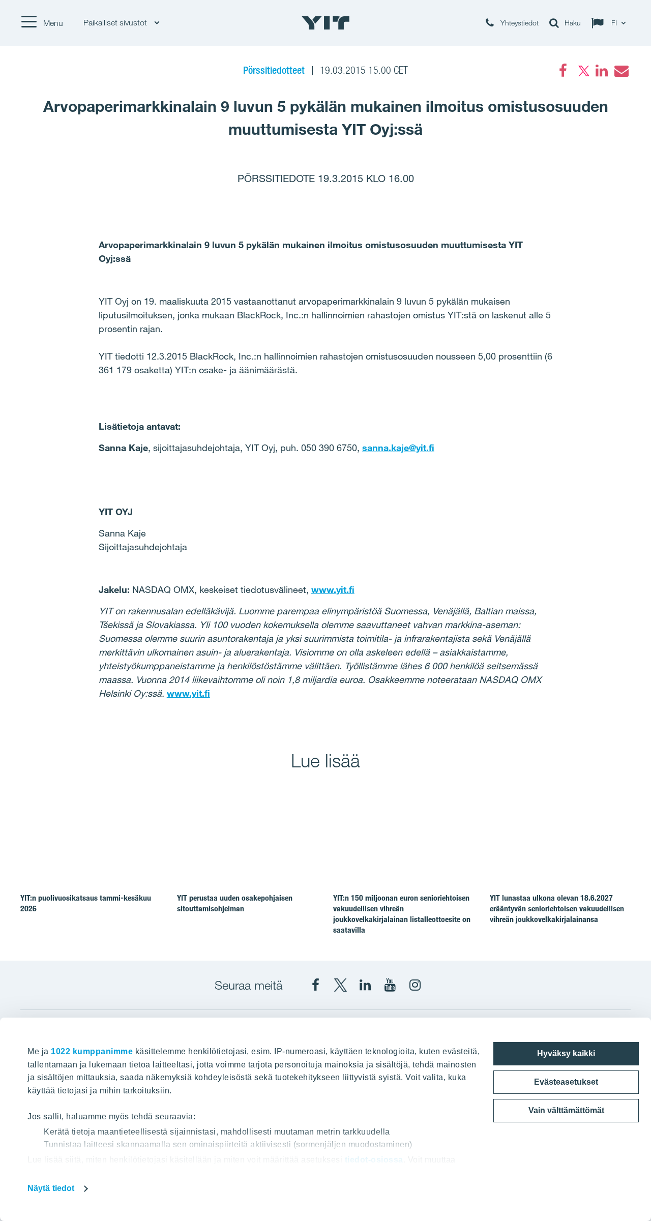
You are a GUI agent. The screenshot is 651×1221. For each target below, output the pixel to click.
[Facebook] (563, 71)
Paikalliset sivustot (116, 22)
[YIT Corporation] (365, 985)
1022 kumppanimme (92, 1051)
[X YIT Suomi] (340, 985)
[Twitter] (582, 71)
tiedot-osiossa (374, 1159)
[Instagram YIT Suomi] (415, 985)
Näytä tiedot (50, 1188)
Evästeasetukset (566, 1082)
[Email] (621, 71)
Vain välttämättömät (566, 1110)
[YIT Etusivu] (325, 22)
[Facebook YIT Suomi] (315, 985)
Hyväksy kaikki (566, 1053)
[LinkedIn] (601, 71)
